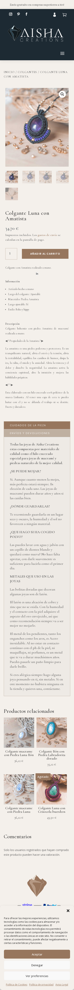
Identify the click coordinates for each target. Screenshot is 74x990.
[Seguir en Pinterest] (18, 14)
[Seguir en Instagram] (10, 14)
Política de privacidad (41, 984)
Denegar (37, 965)
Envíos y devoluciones (30, 433)
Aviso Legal (61, 984)
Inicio (9, 72)
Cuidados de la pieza (28, 425)
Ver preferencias (37, 976)
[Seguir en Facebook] (26, 14)
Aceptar (37, 954)
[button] (68, 911)
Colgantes (27, 72)
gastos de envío (47, 235)
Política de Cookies (16, 984)
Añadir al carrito (45, 254)
